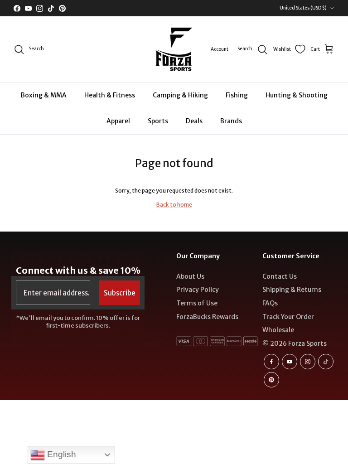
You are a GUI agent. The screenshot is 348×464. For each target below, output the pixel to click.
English (60, 454)
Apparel (118, 121)
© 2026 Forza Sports (294, 343)
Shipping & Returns (291, 289)
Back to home (174, 204)
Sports (158, 121)
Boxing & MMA (44, 95)
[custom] (271, 361)
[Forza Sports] (174, 49)
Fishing (237, 95)
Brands (231, 121)
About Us (190, 276)
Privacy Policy (197, 289)
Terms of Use (197, 303)
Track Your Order (288, 317)
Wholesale (278, 330)
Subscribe (119, 293)
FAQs (270, 303)
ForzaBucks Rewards (207, 317)
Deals (194, 121)
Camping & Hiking (180, 95)
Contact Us (279, 276)
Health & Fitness (109, 95)
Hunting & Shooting (297, 95)
